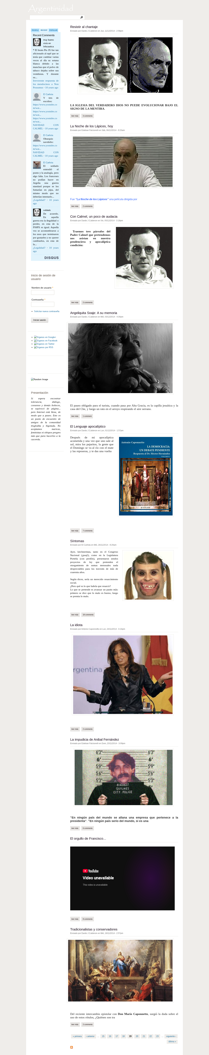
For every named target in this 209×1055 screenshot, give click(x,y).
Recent (44, 30)
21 (144, 1036)
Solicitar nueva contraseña (46, 311)
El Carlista (48, 94)
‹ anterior (90, 1036)
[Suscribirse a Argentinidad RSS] (71, 1048)
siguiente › (171, 1036)
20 (137, 1036)
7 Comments (88, 531)
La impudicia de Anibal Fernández (94, 739)
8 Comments (88, 919)
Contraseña (38, 299)
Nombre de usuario (42, 287)
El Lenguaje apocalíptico (87, 426)
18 (123, 1036)
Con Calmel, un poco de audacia (93, 216)
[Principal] (50, 13)
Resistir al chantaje (84, 27)
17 (117, 1036)
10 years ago (51, 87)
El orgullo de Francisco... (88, 838)
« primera (77, 1036)
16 (110, 1036)
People (35, 30)
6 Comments (88, 828)
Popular (53, 30)
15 (103, 1036)
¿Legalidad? (39, 200)
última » (172, 1041)
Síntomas (77, 541)
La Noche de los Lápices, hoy (91, 126)
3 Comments (88, 116)
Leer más (76, 116)
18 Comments (88, 615)
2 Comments (88, 206)
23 (157, 1036)
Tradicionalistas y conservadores (93, 929)
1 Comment (87, 416)
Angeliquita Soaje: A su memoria (93, 313)
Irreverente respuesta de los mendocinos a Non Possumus (46, 84)
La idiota (76, 625)
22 (150, 1036)
